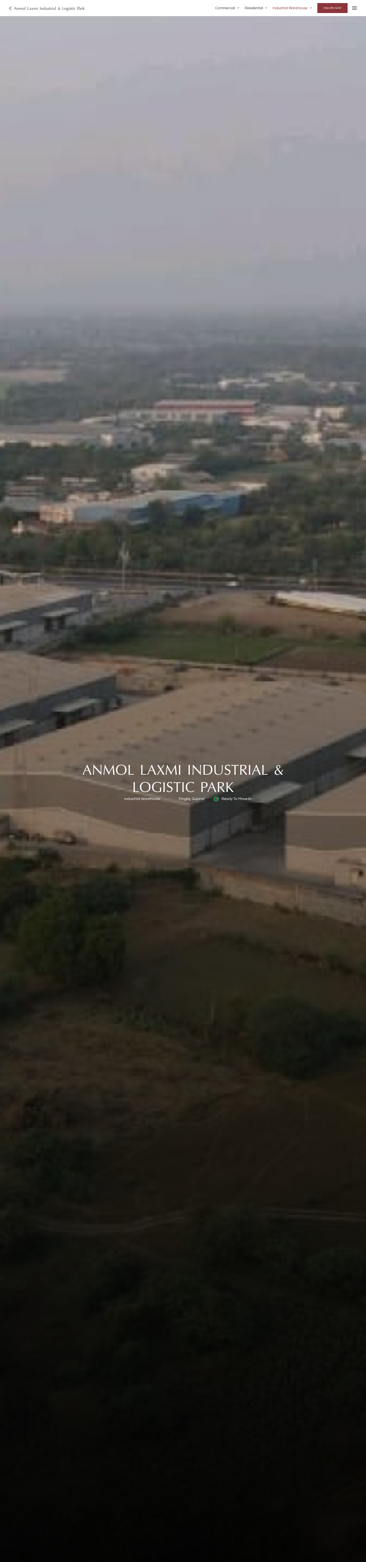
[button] (227, 8)
